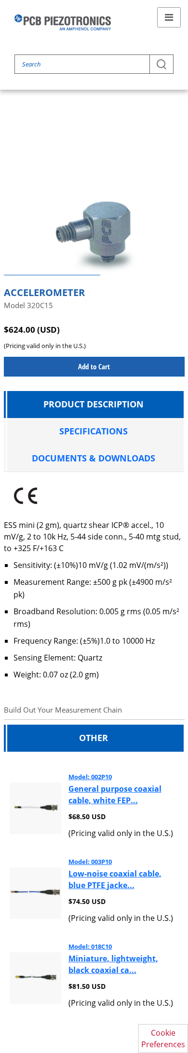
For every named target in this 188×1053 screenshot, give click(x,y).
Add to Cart (94, 366)
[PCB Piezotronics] (62, 22)
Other (93, 737)
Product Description (93, 404)
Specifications (93, 431)
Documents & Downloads (93, 458)
